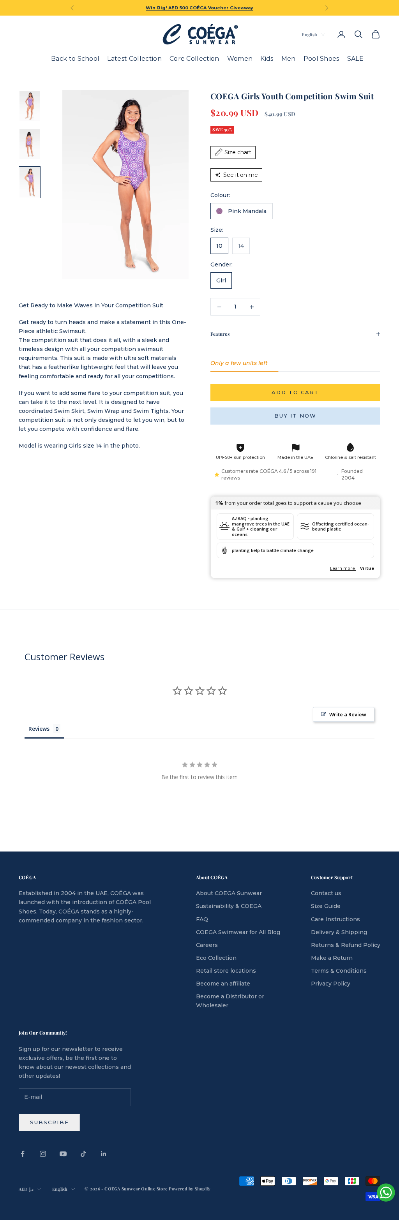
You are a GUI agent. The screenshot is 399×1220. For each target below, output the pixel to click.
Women (240, 58)
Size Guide (326, 906)
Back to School (75, 58)
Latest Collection (134, 58)
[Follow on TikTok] (83, 1154)
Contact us (326, 893)
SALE (355, 58)
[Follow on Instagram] (43, 1154)
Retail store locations (226, 970)
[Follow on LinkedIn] (104, 1154)
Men (288, 58)
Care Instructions (335, 919)
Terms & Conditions (339, 970)
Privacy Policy (330, 983)
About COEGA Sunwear (229, 893)
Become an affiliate (223, 983)
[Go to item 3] (30, 182)
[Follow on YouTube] (63, 1154)
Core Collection (194, 58)
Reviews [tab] (38, 728)
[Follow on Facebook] (22, 1154)
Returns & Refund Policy (345, 944)
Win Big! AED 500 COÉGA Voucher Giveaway (200, 8)
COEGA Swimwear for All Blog (238, 932)
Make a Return (332, 957)
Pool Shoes (321, 58)
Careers (207, 944)
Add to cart (296, 392)
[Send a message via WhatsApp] (386, 1192)
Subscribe (49, 1122)
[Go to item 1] (30, 106)
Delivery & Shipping (339, 932)
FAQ (202, 919)
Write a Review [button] (347, 714)
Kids (266, 58)
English (309, 34)
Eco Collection (216, 957)
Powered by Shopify (189, 1189)
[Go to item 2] (30, 144)
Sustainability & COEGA (228, 906)
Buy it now (295, 416)
